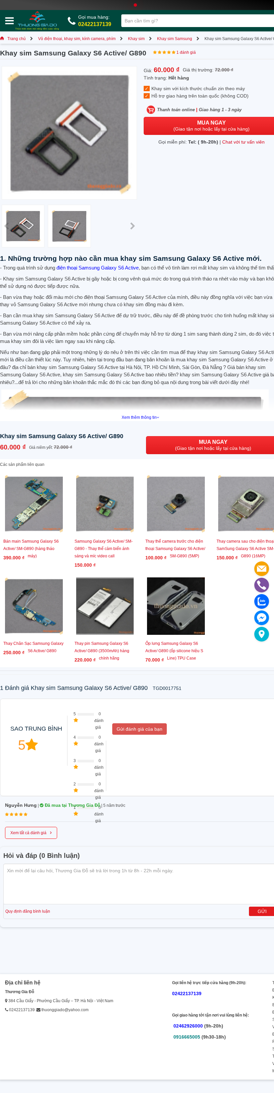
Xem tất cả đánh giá (31, 832)
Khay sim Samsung (174, 38)
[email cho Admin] (261, 568)
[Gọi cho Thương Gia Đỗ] (261, 585)
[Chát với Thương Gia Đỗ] (261, 617)
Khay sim (136, 38)
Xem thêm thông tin (139, 417)
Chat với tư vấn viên (243, 142)
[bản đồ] (261, 634)
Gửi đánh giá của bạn (139, 729)
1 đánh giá (186, 52)
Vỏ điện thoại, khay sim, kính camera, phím (77, 38)
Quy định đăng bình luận (27, 911)
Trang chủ (16, 38)
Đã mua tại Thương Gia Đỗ (71, 805)
